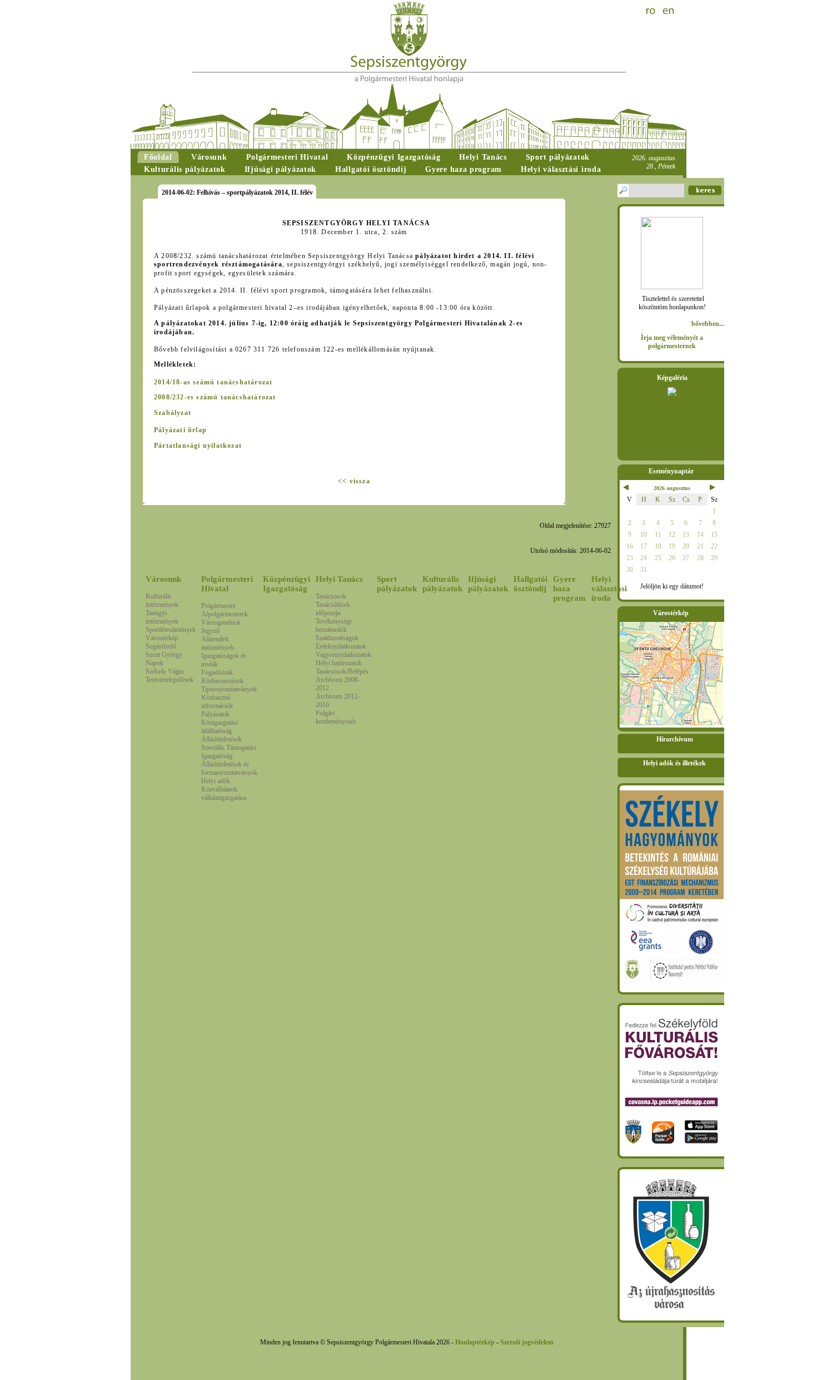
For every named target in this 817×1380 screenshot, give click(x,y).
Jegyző (210, 631)
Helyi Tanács (339, 579)
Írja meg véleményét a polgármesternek (672, 342)
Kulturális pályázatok (442, 584)
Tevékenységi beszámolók (333, 625)
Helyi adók (215, 781)
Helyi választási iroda (609, 588)
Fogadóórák (217, 672)
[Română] (651, 11)
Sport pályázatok (397, 584)
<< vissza (354, 481)
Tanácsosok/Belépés (342, 671)
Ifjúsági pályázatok (488, 584)
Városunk (163, 579)
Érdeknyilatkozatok (341, 646)
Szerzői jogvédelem (527, 1342)
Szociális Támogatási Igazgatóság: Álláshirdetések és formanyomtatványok (229, 760)
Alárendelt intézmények (217, 643)
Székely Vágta (164, 671)
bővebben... (707, 324)
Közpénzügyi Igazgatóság (286, 584)
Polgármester (218, 606)
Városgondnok (221, 622)
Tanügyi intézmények (162, 617)
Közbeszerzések (222, 681)
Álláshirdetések (221, 739)
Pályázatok (215, 714)
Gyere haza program (569, 588)
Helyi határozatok (339, 663)
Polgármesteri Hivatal (227, 584)
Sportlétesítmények (171, 630)
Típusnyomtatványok (229, 689)
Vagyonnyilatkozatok (343, 655)
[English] (668, 11)
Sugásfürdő (161, 646)
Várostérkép (162, 638)
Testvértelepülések (169, 680)
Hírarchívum (674, 739)
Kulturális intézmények (162, 600)
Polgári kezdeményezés (336, 717)
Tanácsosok (331, 596)
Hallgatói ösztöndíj (530, 584)
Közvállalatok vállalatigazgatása (223, 793)
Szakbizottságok (337, 638)
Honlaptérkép (475, 1342)
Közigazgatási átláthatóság (219, 727)
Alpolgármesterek (224, 614)
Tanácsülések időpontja (333, 609)
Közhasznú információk (217, 702)
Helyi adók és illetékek (674, 763)
